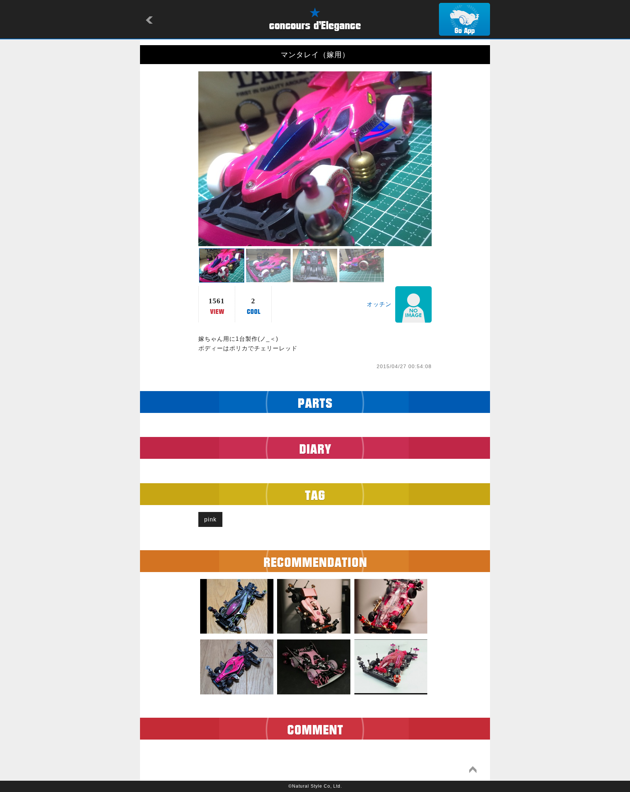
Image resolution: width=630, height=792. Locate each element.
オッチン (379, 304)
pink (210, 519)
